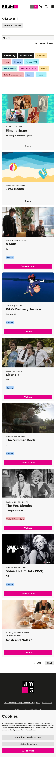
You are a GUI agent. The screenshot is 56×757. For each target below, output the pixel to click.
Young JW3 (31, 62)
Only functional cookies (28, 737)
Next (49, 663)
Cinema (17, 62)
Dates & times (28, 266)
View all (10, 19)
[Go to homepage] (11, 6)
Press (38, 703)
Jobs (18, 703)
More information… (28, 730)
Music (6, 62)
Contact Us (47, 703)
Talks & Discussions (13, 75)
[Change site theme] (34, 7)
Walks (44, 68)
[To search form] (46, 7)
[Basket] (40, 7)
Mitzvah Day (9, 56)
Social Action (26, 56)
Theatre (41, 75)
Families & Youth (28, 68)
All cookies (28, 751)
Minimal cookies (28, 744)
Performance (9, 68)
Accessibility (28, 703)
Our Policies (9, 703)
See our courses (12, 25)
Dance (29, 75)
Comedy (41, 56)
